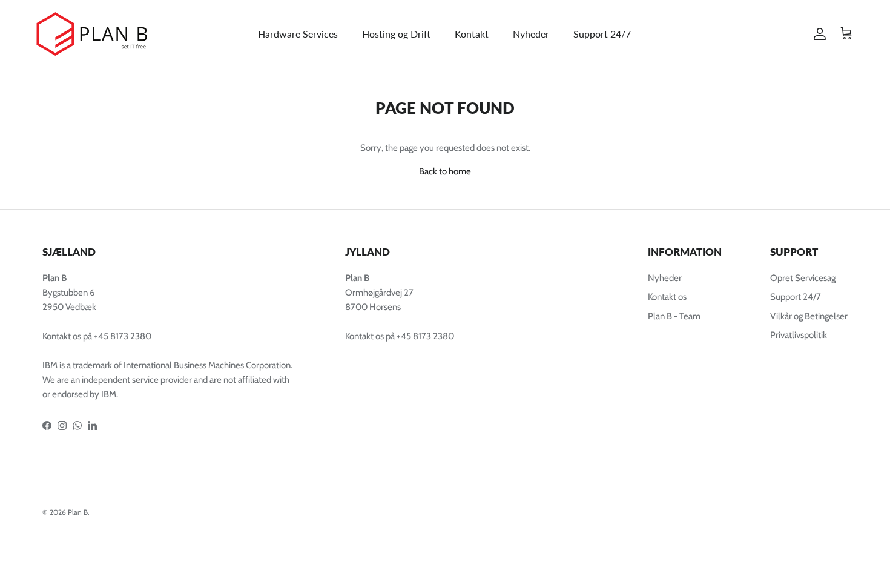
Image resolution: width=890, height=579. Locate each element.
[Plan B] (96, 34)
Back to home (445, 171)
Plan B (78, 512)
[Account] (817, 34)
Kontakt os (667, 296)
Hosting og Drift (396, 33)
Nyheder (531, 33)
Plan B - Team (674, 316)
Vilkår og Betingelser (809, 316)
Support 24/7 (602, 33)
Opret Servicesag (803, 278)
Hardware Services (298, 33)
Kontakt (472, 33)
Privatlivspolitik (798, 334)
